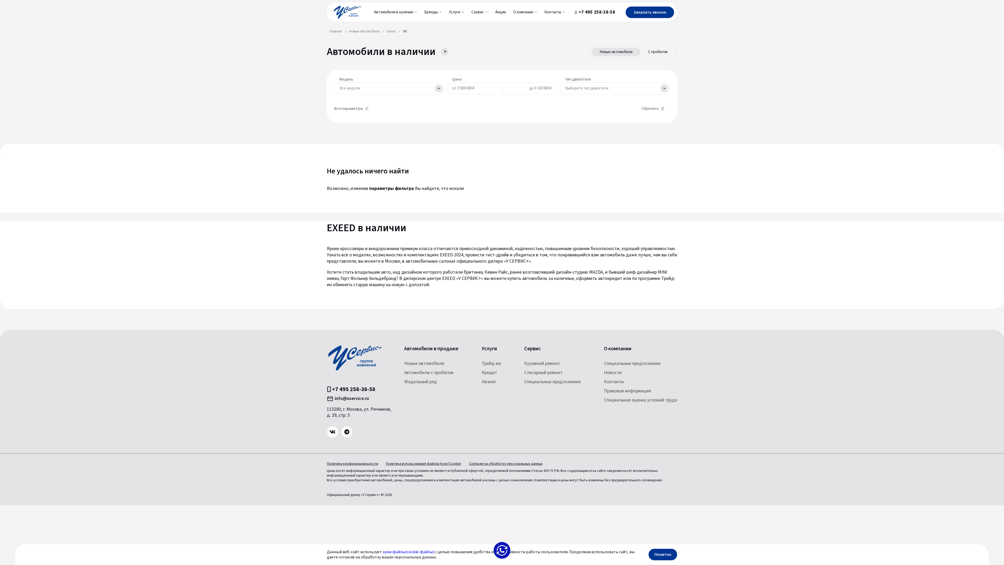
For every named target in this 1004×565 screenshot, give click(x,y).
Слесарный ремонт (543, 373)
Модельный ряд (420, 382)
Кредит (489, 373)
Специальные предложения (552, 382)
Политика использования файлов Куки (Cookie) (423, 463)
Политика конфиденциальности (352, 463)
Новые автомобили (616, 52)
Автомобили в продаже (431, 349)
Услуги (489, 349)
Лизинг (489, 382)
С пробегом (658, 52)
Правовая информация (627, 391)
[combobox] (389, 88)
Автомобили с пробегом (428, 373)
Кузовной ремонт (542, 363)
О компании (617, 349)
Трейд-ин (491, 363)
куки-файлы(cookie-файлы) (408, 552)
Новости (613, 373)
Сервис (532, 349)
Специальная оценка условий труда (640, 400)
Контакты (614, 382)
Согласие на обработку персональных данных (506, 463)
